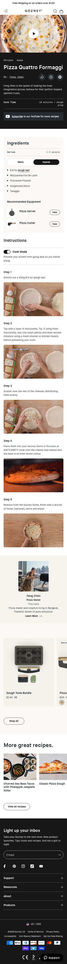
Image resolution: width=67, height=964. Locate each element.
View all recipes (17, 806)
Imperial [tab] (46, 162)
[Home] (33, 11)
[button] (55, 11)
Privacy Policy (52, 931)
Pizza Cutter (27, 223)
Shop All (14, 721)
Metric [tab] (21, 162)
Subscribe (17, 116)
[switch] (15, 252)
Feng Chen (17, 76)
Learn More (31, 615)
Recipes (8, 60)
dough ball (24, 170)
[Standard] (62, 702)
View (54, 212)
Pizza (20, 60)
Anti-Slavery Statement (30, 936)
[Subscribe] (59, 854)
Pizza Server (27, 211)
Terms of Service (35, 931)
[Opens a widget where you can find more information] (52, 958)
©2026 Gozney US (16, 931)
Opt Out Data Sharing (53, 936)
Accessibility (10, 936)
